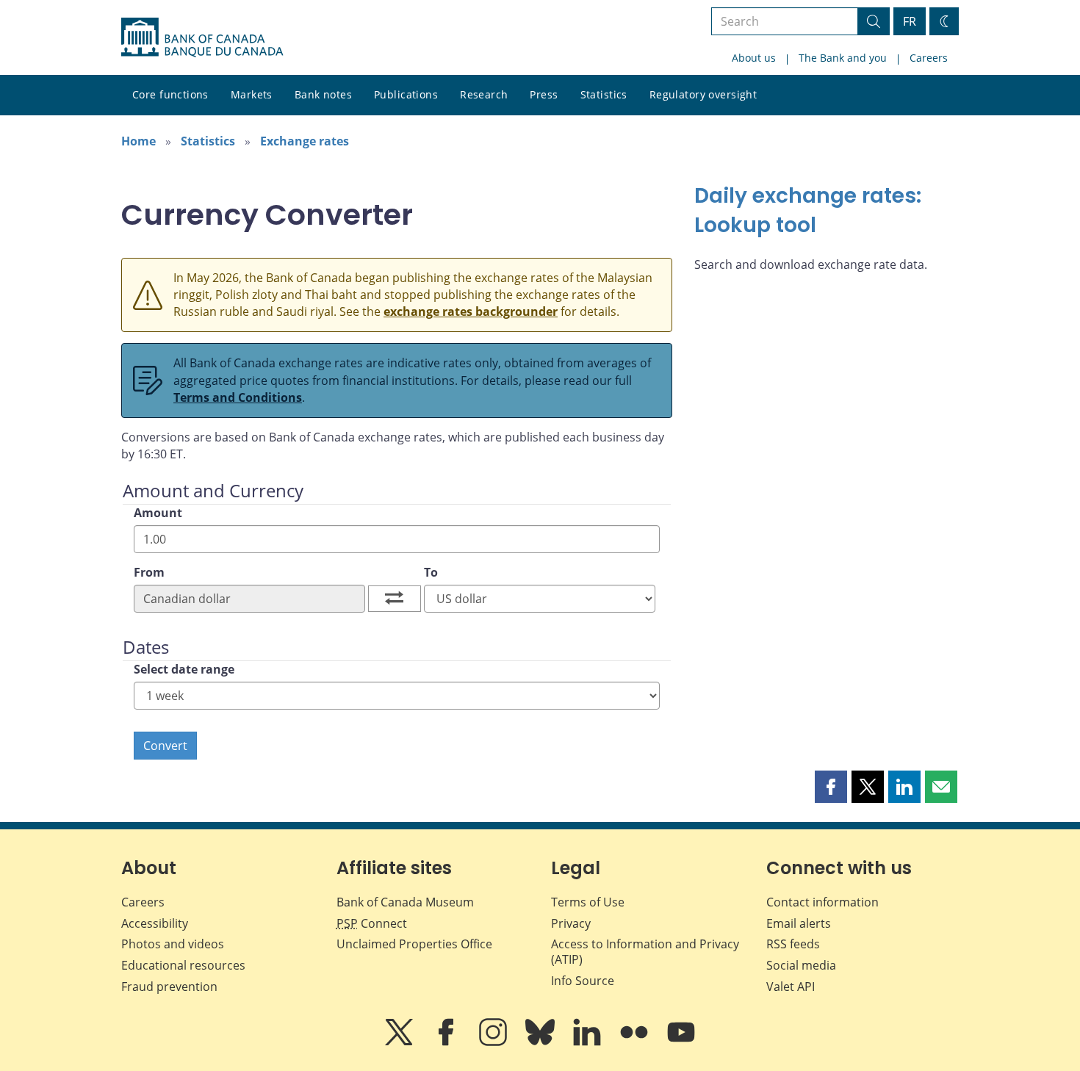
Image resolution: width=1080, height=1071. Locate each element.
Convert (165, 746)
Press (544, 94)
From (149, 572)
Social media (801, 965)
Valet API (790, 986)
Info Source (582, 981)
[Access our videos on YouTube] (681, 1042)
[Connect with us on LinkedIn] (588, 1042)
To (431, 572)
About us (754, 58)
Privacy (571, 923)
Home (138, 141)
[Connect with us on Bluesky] (541, 1042)
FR (909, 21)
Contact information (822, 902)
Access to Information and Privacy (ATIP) (645, 951)
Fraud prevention (169, 986)
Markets (252, 94)
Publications (406, 94)
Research (484, 94)
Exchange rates (304, 141)
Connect (371, 923)
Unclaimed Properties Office (414, 944)
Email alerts (798, 923)
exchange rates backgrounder (471, 311)
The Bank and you (843, 58)
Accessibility (154, 923)
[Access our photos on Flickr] (635, 1042)
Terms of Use (587, 902)
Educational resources (183, 965)
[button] (831, 787)
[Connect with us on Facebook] (447, 1042)
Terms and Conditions (237, 397)
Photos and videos (172, 944)
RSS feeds (793, 944)
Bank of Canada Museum (405, 902)
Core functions (170, 94)
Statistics (603, 94)
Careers (929, 58)
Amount (158, 513)
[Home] (202, 37)
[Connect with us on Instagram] (494, 1042)
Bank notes (323, 94)
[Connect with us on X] (400, 1042)
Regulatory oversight (703, 94)
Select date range (184, 669)
